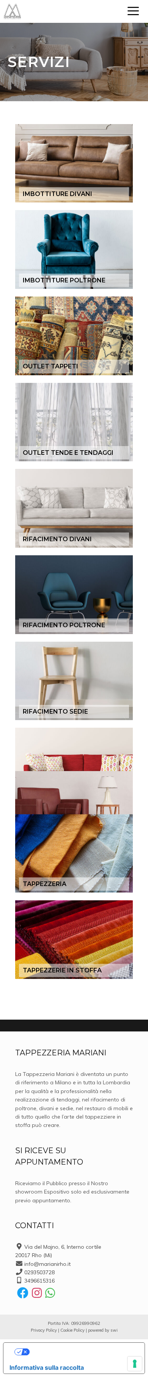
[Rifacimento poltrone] (74, 594)
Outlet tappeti (50, 366)
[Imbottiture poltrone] (74, 249)
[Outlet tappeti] (74, 335)
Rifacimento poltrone (64, 625)
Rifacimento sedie (55, 711)
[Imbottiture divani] (74, 163)
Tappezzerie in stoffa (62, 970)
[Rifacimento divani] (74, 508)
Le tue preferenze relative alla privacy (81, 1352)
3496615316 (39, 1280)
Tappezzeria (44, 884)
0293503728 (39, 1272)
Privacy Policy (44, 1330)
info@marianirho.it (47, 1264)
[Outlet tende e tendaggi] (74, 422)
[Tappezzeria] (74, 853)
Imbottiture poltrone (64, 280)
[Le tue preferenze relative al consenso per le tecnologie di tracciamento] (135, 1363)
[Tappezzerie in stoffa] (74, 939)
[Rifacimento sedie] (74, 681)
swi (114, 1330)
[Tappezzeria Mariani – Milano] (12, 11)
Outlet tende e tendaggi (68, 452)
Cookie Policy (72, 1330)
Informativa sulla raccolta (46, 1367)
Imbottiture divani (57, 194)
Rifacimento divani (57, 539)
